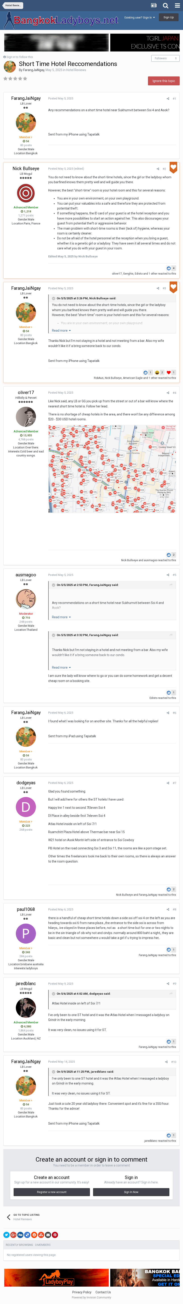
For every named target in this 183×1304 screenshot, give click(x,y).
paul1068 (26, 909)
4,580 (27, 1026)
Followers (161, 58)
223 (27, 825)
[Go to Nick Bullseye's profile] (26, 193)
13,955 (27, 435)
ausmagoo (150, 560)
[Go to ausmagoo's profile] (26, 599)
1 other (153, 273)
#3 (164, 288)
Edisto (139, 273)
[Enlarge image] (112, 468)
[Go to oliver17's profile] (26, 417)
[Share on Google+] (13, 1235)
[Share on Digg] (20, 1235)
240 (27, 952)
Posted (60, 98)
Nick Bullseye (25, 168)
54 (27, 141)
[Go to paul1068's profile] (26, 934)
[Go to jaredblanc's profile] (26, 1008)
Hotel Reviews (76, 70)
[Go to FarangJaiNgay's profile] (10, 67)
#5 (174, 575)
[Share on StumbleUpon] (41, 1235)
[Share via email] (48, 1235)
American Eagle (133, 378)
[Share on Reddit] (34, 1235)
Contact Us (103, 1292)
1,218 (27, 211)
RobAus (99, 378)
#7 (174, 783)
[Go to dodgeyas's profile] (26, 807)
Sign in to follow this (19, 57)
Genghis (128, 273)
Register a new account (52, 1192)
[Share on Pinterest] (55, 1235)
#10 (173, 1062)
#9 (174, 983)
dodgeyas (26, 782)
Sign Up (169, 17)
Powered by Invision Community (91, 1297)
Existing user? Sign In (139, 17)
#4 (174, 392)
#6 (174, 713)
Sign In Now (131, 1192)
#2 (164, 168)
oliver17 (117, 273)
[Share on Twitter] (6, 1235)
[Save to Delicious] (27, 1235)
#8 (174, 909)
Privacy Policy (82, 1292)
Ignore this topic (164, 81)
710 (27, 617)
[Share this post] (168, 98)
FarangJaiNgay (33, 70)
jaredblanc (26, 983)
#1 (174, 98)
